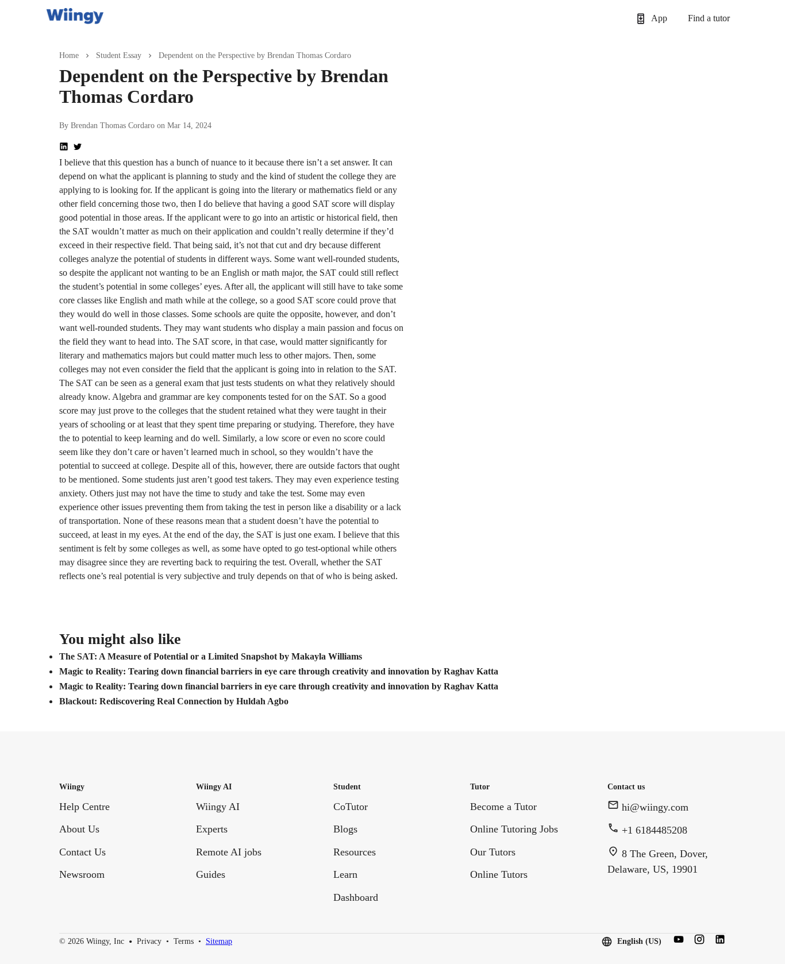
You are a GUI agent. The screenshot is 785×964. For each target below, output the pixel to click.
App (659, 18)
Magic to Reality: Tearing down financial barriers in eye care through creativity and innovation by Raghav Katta (278, 671)
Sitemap (219, 942)
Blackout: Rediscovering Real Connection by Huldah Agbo (173, 701)
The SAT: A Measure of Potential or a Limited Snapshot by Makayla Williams (210, 656)
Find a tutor (709, 18)
